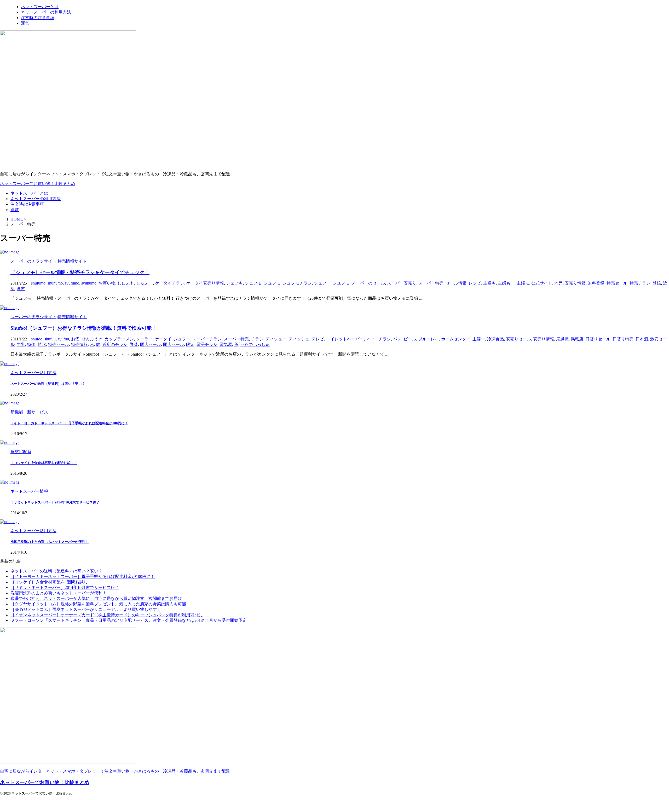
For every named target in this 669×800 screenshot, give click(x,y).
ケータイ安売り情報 (205, 283)
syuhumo (88, 283)
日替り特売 (623, 339)
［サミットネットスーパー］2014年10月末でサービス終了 (55, 502)
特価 (31, 344)
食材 (21, 288)
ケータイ (163, 339)
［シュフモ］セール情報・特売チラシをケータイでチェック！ (79, 272)
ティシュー (276, 339)
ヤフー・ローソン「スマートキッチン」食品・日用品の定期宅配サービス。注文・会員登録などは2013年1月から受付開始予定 (128, 620)
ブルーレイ (428, 339)
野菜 (134, 344)
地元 (558, 283)
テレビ (318, 339)
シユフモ (341, 283)
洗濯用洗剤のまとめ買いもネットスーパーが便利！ (49, 542)
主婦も (489, 283)
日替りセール (597, 339)
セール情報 (456, 283)
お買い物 (107, 283)
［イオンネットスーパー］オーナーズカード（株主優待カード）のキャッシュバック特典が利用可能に (106, 615)
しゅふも (125, 283)
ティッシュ (299, 339)
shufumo (38, 283)
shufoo (36, 339)
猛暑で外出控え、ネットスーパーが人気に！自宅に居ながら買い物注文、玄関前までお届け (96, 598)
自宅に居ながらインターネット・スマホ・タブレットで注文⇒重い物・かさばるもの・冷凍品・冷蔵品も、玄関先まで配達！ (117, 771)
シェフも (234, 283)
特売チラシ (640, 283)
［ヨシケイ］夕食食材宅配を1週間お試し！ (43, 463)
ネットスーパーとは (29, 193)
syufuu (63, 339)
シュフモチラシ (297, 283)
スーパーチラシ (207, 339)
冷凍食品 (495, 339)
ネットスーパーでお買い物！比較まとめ (37, 183)
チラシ (257, 339)
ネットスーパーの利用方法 (35, 198)
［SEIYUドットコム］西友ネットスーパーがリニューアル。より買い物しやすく (85, 609)
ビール (409, 339)
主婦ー (478, 339)
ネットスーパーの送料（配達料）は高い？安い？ (47, 384)
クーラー (144, 339)
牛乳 (21, 344)
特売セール (617, 283)
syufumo (72, 283)
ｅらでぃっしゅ (255, 344)
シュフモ (272, 283)
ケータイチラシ (169, 283)
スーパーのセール (368, 283)
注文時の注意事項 (27, 204)
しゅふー (144, 283)
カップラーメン (119, 339)
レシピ (475, 283)
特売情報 (79, 344)
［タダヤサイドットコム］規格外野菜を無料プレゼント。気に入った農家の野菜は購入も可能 (98, 604)
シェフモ (253, 283)
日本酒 (642, 339)
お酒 (75, 339)
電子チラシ (207, 344)
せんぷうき (92, 339)
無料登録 (596, 283)
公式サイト (541, 283)
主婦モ (523, 283)
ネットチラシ (378, 339)
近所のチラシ (115, 344)
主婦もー (506, 283)
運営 (14, 209)
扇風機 (562, 339)
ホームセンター (455, 339)
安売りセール (518, 339)
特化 (42, 344)
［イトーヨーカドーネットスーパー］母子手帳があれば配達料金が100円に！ (69, 423)
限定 (190, 344)
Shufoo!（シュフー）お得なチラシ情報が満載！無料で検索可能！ (83, 328)
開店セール (173, 344)
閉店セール (150, 344)
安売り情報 (575, 283)
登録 (657, 283)
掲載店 (577, 339)
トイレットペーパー (345, 339)
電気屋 (226, 344)
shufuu (50, 339)
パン (397, 339)
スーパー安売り (401, 283)
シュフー (322, 283)
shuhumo (55, 283)
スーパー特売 (430, 283)
